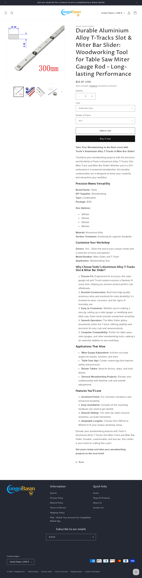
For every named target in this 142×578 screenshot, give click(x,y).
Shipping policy (76, 571)
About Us (97, 503)
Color (78, 103)
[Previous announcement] (5, 2)
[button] (6, 13)
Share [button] (81, 462)
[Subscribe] (93, 537)
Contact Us (98, 508)
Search (53, 493)
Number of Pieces (83, 115)
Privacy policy (46, 571)
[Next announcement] (137, 2)
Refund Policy (56, 503)
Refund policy (33, 571)
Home (96, 493)
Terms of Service (58, 508)
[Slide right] (62, 92)
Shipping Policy (57, 513)
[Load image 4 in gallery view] (52, 92)
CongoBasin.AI (19, 571)
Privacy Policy (56, 498)
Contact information (92, 571)
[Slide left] (10, 92)
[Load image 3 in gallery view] (41, 92)
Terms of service (61, 571)
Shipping (93, 86)
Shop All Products (101, 498)
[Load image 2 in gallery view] (30, 92)
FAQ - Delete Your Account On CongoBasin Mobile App (70, 519)
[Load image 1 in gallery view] (19, 92)
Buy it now (105, 139)
